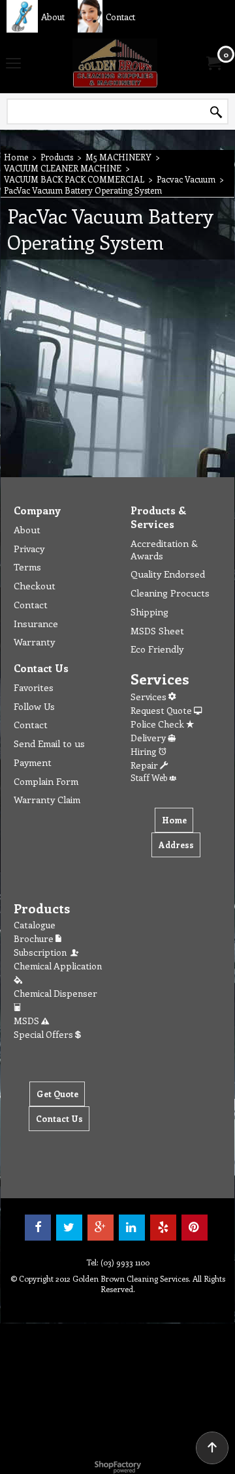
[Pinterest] (194, 1228)
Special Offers (44, 1034)
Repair (145, 765)
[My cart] (213, 63)
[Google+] (100, 1228)
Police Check (158, 724)
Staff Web (150, 777)
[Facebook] (38, 1228)
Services (149, 696)
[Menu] (13, 63)
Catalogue (34, 925)
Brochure (34, 938)
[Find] (216, 112)
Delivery (149, 737)
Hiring (145, 751)
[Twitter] (69, 1228)
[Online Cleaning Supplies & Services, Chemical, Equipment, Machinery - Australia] (115, 62)
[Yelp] (163, 1228)
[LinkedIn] (132, 1228)
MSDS (27, 1020)
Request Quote (162, 710)
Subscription (42, 952)
